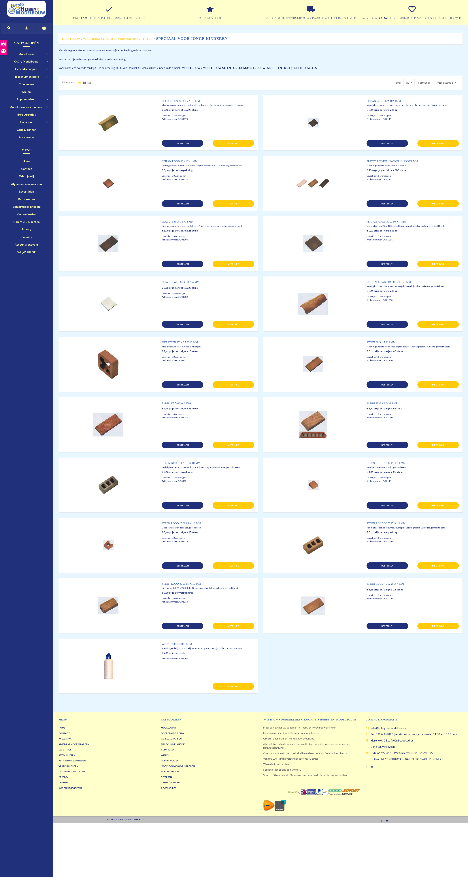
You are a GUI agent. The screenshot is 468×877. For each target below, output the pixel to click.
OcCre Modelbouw (26, 61)
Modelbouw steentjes (99, 38)
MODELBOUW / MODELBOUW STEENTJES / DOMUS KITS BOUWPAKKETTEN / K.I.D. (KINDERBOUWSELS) (250, 67)
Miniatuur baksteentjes (135, 38)
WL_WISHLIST (26, 252)
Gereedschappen (26, 69)
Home (26, 161)
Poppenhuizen (26, 99)
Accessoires (26, 137)
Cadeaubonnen (26, 129)
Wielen (26, 91)
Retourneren (26, 199)
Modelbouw (26, 54)
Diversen (26, 122)
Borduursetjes (26, 114)
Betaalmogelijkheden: (26, 206)
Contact (26, 168)
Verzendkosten (27, 214)
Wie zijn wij (26, 176)
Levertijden (26, 191)
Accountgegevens (26, 244)
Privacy (26, 229)
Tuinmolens (26, 84)
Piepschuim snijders (26, 76)
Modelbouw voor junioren (26, 107)
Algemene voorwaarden (26, 184)
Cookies (26, 237)
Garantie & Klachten (26, 221)
